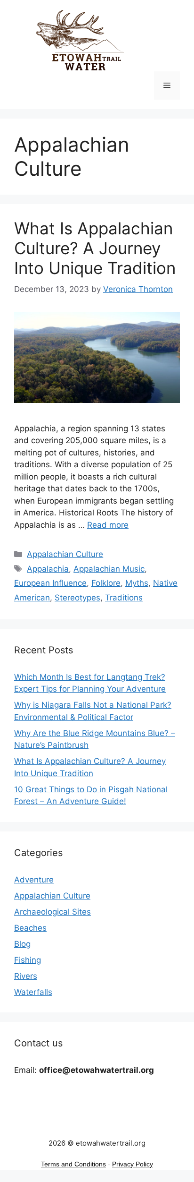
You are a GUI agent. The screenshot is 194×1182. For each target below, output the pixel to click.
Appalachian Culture (65, 554)
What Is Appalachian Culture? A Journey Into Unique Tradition (95, 248)
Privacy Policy (132, 1164)
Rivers (25, 976)
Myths (136, 583)
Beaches (30, 928)
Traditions (124, 597)
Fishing (27, 960)
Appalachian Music (109, 569)
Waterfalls (33, 992)
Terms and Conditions (73, 1164)
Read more (108, 525)
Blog (22, 944)
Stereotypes (77, 597)
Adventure (34, 879)
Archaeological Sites (52, 911)
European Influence (50, 583)
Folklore (106, 583)
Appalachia (48, 569)
